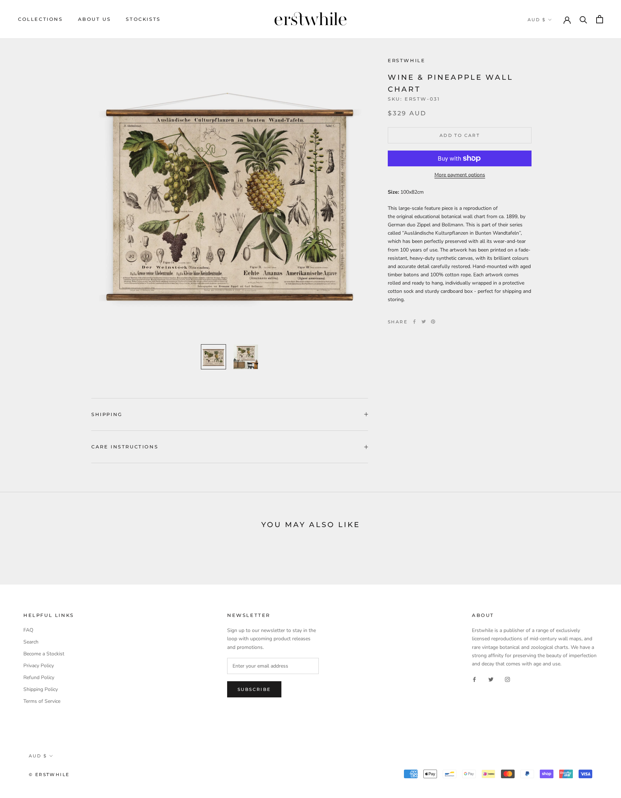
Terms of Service (41, 701)
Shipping (107, 414)
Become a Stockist (43, 653)
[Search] (583, 19)
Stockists (143, 19)
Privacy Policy (38, 665)
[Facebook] (414, 321)
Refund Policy (38, 677)
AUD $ (537, 19)
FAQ (28, 630)
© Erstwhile (49, 774)
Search (30, 641)
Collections (40, 19)
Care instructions (124, 446)
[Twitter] (424, 321)
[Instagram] (507, 679)
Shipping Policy (40, 689)
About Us (94, 19)
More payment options (459, 174)
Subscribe (254, 689)
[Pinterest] (433, 321)
